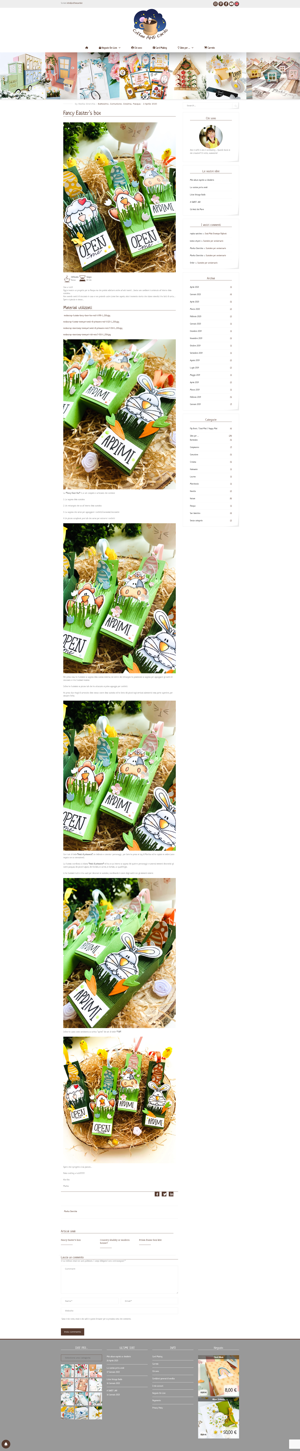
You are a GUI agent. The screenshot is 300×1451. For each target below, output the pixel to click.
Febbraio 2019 (195, 397)
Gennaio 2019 (195, 404)
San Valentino (195, 513)
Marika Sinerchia (86, 104)
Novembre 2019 (196, 338)
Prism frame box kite (150, 1240)
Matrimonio (194, 483)
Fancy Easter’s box (71, 1240)
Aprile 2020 (194, 301)
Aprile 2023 (194, 287)
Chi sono (138, 47)
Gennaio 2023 (195, 294)
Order (192, 262)
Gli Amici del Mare (197, 209)
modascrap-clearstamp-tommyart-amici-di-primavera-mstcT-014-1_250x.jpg (92, 328)
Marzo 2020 (195, 309)
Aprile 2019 (194, 382)
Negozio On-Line (109, 47)
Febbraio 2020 (195, 316)
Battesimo (103, 104)
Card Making (161, 47)
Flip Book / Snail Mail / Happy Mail (203, 428)
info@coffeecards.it (74, 3)
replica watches (196, 233)
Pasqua (136, 104)
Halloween (194, 469)
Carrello (211, 47)
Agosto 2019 (195, 360)
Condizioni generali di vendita (163, 1378)
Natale (192, 498)
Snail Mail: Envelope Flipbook (216, 233)
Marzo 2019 (195, 389)
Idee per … (185, 47)
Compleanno (194, 447)
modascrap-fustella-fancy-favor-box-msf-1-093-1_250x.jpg (87, 315)
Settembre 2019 (196, 353)
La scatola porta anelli (198, 187)
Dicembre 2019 (196, 331)
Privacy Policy (157, 1407)
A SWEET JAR (195, 202)
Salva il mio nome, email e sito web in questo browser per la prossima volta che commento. (96, 1319)
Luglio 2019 (194, 367)
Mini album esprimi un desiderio (202, 180)
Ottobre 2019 (195, 345)
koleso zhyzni (195, 241)
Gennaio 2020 (195, 323)
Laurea (193, 476)
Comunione (116, 104)
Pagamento (156, 1400)
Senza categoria (196, 520)
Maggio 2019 (195, 375)
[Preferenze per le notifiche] (6, 1444)
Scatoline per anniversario (213, 241)
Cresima (127, 104)
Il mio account (157, 1386)
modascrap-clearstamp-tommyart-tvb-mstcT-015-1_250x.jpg (87, 334)
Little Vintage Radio (197, 194)
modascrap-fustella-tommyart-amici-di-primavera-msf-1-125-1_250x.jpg (91, 321)
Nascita (193, 491)
